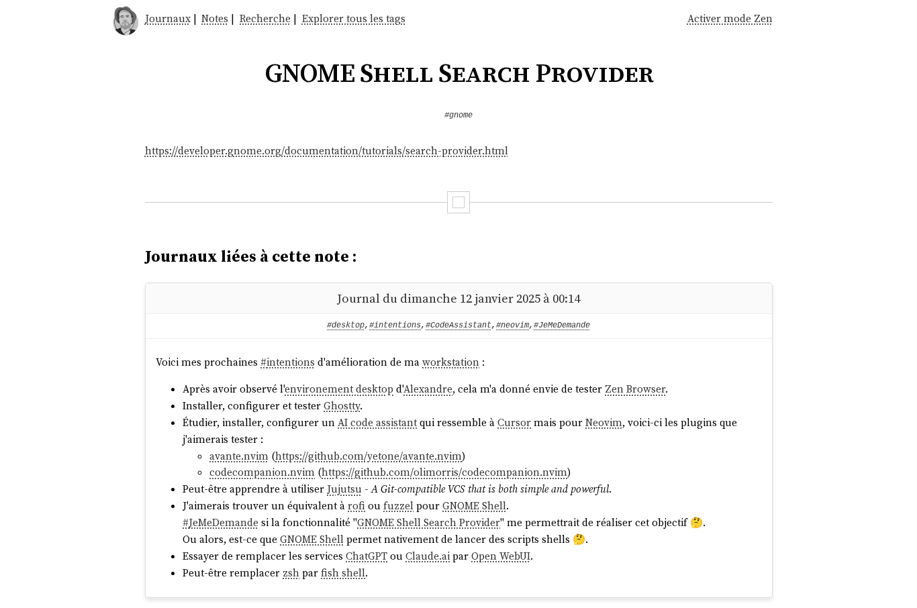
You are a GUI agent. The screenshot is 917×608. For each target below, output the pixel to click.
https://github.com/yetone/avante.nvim (368, 456)
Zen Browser (635, 389)
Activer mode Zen (730, 18)
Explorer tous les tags (353, 18)
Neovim (603, 422)
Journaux (168, 18)
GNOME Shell (474, 506)
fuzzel (398, 506)
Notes (214, 18)
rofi (356, 506)
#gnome (458, 115)
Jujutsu (344, 489)
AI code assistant (377, 422)
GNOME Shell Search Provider (428, 522)
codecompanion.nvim (262, 472)
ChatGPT (366, 556)
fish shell (343, 573)
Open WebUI (500, 556)
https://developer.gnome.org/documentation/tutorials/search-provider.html (326, 151)
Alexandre (427, 389)
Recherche (265, 18)
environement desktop (339, 389)
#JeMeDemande (562, 325)
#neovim (512, 325)
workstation (450, 362)
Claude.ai (427, 556)
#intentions (395, 325)
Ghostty (342, 406)
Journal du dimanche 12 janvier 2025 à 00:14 (458, 298)
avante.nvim (239, 456)
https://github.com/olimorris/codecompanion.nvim (444, 472)
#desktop (346, 325)
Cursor (514, 422)
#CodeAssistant (458, 325)
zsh (291, 573)
